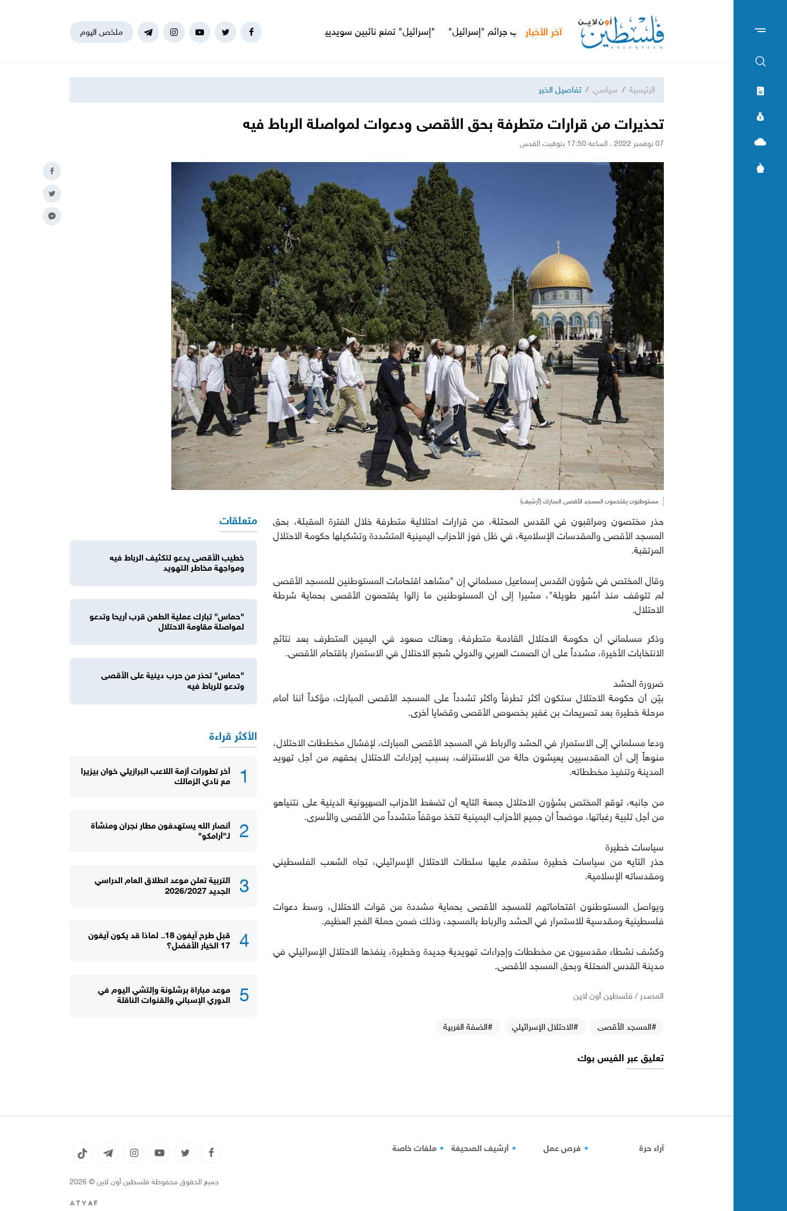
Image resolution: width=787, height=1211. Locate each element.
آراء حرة (651, 1148)
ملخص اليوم (101, 31)
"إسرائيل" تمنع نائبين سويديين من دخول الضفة (389, 31)
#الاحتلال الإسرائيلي (545, 1026)
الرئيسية (642, 89)
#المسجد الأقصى (626, 1026)
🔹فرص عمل (567, 1148)
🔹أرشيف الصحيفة (485, 1148)
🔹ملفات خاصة (419, 1148)
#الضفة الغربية (468, 1026)
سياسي (605, 89)
